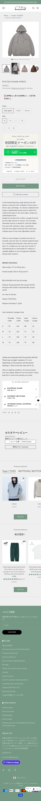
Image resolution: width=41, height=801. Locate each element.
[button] (6, 69)
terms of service (8, 711)
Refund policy (7, 715)
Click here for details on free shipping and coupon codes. (20, 2)
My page (5, 664)
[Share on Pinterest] (15, 413)
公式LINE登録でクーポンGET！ (13, 695)
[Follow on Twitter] (3, 770)
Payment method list (9, 653)
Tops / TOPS (9, 471)
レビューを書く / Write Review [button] (21, 442)
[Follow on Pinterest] (15, 770)
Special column (7, 676)
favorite (5, 672)
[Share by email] (18, 413)
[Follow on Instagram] (9, 770)
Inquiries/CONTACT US (10, 687)
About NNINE (7, 645)
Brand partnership (8, 691)
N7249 (14, 504)
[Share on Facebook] (9, 413)
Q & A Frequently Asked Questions (15, 680)
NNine (6, 16)
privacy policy (7, 719)
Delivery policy (7, 707)
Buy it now (20, 186)
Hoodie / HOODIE (17, 16)
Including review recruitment (12, 684)
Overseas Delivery (9, 657)
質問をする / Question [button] (20, 447)
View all (20, 517)
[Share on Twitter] (12, 413)
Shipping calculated (18, 88)
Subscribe (12, 632)
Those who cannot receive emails (14, 668)
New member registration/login (13, 661)
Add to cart (21, 179)
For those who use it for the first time (16, 649)
